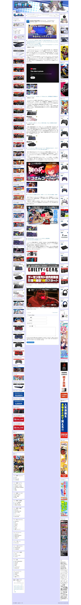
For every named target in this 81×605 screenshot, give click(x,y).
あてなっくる (17, 478)
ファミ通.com (17, 575)
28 (20, 589)
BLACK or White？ (18, 494)
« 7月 (15, 591)
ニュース (29, 312)
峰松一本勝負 (17, 496)
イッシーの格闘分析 (18, 502)
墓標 (15, 488)
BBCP (65, 563)
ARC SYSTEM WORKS (18, 561)
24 (14, 589)
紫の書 (16, 497)
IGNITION (64, 564)
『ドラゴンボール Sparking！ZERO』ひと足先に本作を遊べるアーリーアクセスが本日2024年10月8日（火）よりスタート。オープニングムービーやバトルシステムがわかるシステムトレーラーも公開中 (42, 42)
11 (15, 586)
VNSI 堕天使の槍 (17, 547)
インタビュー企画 (17, 30)
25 (15, 589)
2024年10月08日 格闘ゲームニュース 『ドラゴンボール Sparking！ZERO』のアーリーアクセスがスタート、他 (42, 21)
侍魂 (64, 586)
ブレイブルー (64, 581)
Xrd (61, 569)
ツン (15, 513)
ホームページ (29, 323)
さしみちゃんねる (17, 555)
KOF (64, 565)
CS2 (61, 564)
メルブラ (63, 583)
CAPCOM (16, 562)
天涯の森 (16, 538)
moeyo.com (16, 534)
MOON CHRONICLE (18, 535)
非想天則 (65, 596)
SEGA (16, 565)
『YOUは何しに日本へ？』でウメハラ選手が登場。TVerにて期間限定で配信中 (42, 122)
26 (17, 589)
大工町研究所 (17, 479)
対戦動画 (64, 589)
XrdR (62, 569)
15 (21, 586)
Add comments (55, 312)
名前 (31, 317)
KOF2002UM (63, 567)
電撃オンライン (17, 576)
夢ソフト (16, 526)
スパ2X (62, 575)
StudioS (16, 525)
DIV (15, 522)
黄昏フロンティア (17, 529)
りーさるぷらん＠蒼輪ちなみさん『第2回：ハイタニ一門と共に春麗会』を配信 (42, 194)
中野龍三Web (17, 536)
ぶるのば (16, 556)
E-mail (30, 320)
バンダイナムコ (17, 566)
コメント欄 (31, 326)
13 (18, 586)
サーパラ (66, 574)
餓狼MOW (62, 597)
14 (20, 586)
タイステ (64, 577)
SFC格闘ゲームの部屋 (18, 486)
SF (65, 568)
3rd (61, 561)
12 (17, 586)
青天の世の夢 (17, 516)
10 (14, 586)
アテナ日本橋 (64, 570)
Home (14, 11)
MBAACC (63, 568)
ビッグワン (64, 581)
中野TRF (63, 585)
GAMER (16, 574)
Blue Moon (16, 509)
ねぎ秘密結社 (17, 549)
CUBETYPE (17, 521)
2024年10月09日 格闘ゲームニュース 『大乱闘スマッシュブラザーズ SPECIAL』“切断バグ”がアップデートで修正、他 (49, 15)
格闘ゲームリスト (17, 20)
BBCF (62, 563)
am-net (16, 477)
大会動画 (64, 588)
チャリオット (64, 578)
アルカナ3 (64, 572)
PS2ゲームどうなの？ (18, 484)
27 (18, 589)
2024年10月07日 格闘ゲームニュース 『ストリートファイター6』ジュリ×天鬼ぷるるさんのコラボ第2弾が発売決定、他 (34, 15)
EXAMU (16, 564)
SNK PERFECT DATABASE (19, 487)
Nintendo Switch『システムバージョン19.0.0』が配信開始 (39, 238)
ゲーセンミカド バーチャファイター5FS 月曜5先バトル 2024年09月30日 (42, 287)
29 (21, 589)
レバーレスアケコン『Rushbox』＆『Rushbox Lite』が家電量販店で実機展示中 (43, 96)
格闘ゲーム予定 (17, 31)
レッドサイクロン (17, 515)
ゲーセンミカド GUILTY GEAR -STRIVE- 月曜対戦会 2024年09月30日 (42, 263)
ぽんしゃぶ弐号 (17, 512)
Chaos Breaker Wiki (18, 511)
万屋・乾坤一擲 (17, 503)
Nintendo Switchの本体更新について (34, 239)
